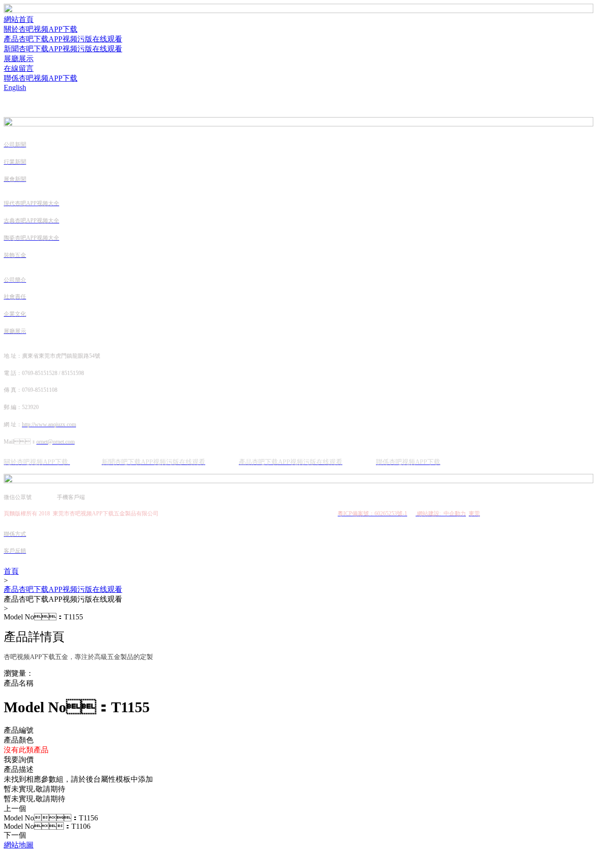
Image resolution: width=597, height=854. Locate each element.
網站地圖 (19, 845)
